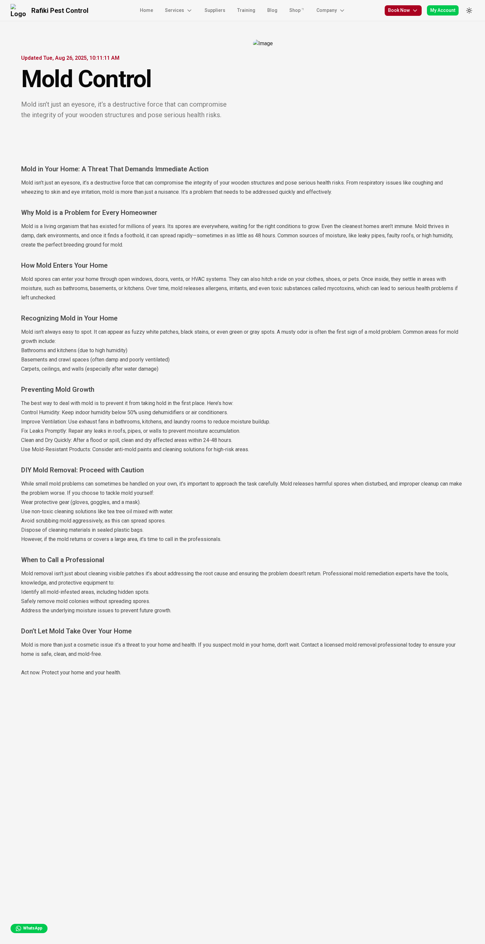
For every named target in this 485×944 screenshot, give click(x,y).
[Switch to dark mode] (469, 10)
